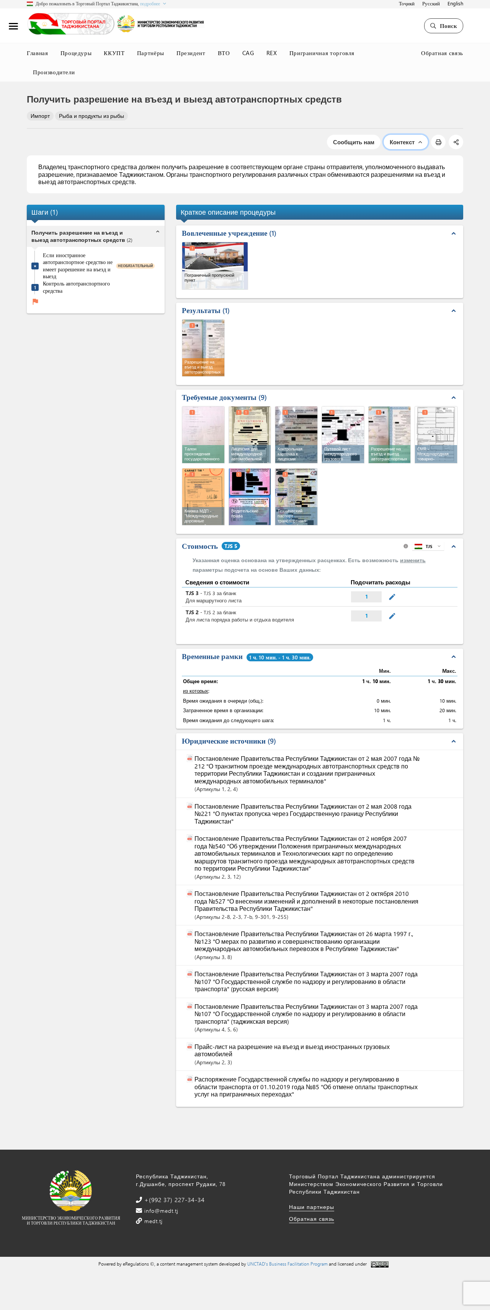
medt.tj (152, 1221)
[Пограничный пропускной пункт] (215, 266)
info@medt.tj (160, 1210)
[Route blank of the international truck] (343, 434)
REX (271, 53)
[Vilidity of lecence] (296, 434)
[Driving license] (250, 496)
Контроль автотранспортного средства (76, 287)
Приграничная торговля (321, 53)
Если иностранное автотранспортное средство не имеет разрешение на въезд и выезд (78, 265)
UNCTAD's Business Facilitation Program (287, 1264)
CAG (248, 53)
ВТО (224, 53)
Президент (191, 53)
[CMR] (436, 434)
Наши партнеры (311, 1206)
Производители (54, 72)
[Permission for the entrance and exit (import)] (389, 434)
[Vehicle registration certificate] (296, 496)
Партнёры (150, 53)
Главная (37, 53)
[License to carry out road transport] (250, 434)
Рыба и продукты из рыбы (91, 115)
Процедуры (76, 53)
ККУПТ (114, 53)
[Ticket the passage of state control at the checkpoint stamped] (203, 434)
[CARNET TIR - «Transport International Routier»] (203, 496)
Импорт (40, 115)
